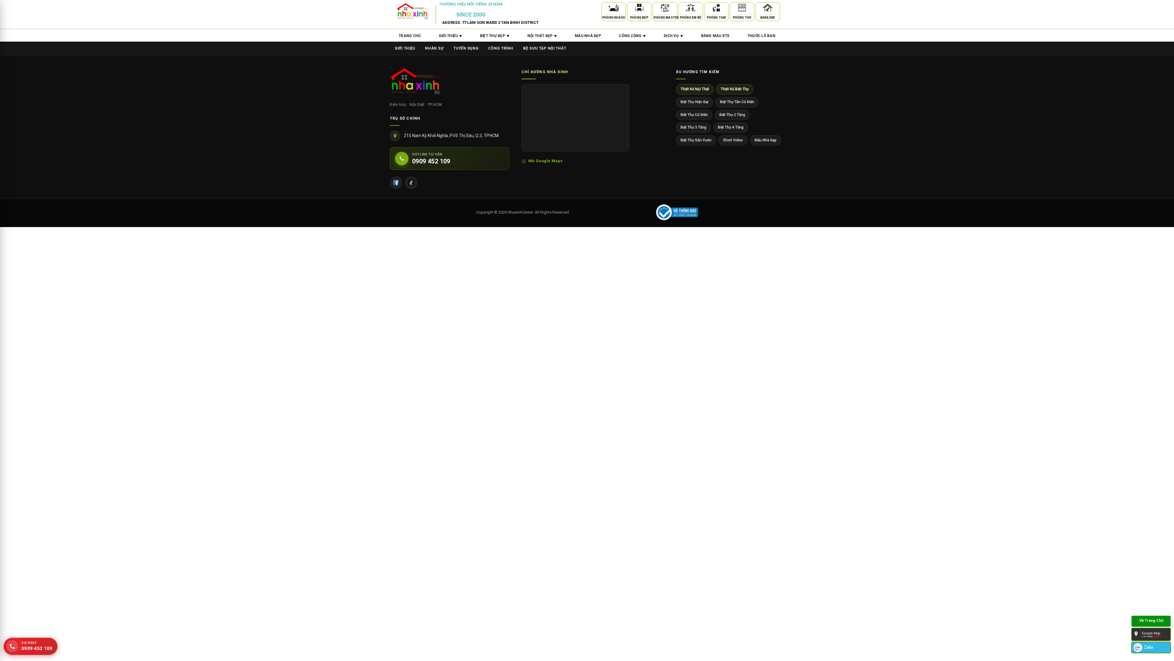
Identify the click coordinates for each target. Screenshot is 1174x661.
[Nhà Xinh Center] (416, 82)
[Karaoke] (767, 8)
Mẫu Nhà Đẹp (766, 140)
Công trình (500, 48)
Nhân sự (434, 48)
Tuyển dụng (465, 48)
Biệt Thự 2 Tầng (732, 115)
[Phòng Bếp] (639, 8)
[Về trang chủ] (1151, 621)
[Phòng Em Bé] (690, 8)
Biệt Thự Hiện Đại (694, 102)
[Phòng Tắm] (716, 8)
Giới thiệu (405, 48)
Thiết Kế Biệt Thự (735, 89)
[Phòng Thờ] (742, 8)
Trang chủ (410, 36)
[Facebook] (396, 183)
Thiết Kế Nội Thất (695, 89)
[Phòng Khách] (613, 8)
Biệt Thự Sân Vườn (696, 140)
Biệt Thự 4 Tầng (731, 127)
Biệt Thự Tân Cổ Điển (737, 102)
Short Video (733, 140)
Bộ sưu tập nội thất (544, 48)
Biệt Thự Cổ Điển (694, 115)
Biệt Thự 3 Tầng (693, 127)
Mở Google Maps (545, 161)
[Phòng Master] (665, 8)
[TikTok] (411, 183)
